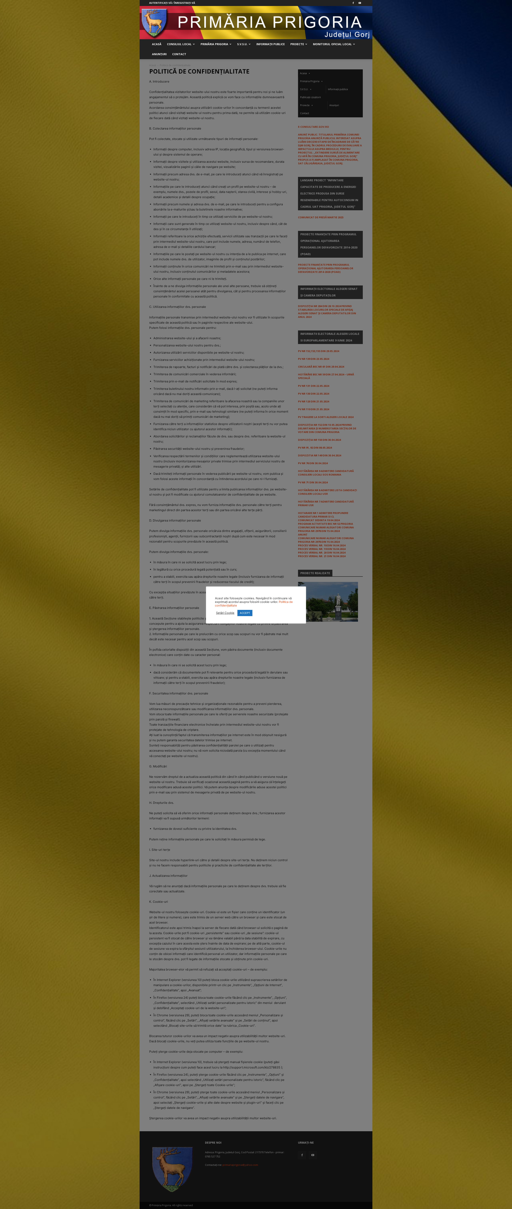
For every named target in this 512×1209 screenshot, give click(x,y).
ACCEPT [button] (245, 612)
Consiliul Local (179, 44)
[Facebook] (353, 3)
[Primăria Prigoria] (256, 22)
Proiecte (297, 44)
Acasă (156, 44)
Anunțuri (159, 54)
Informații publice (270, 44)
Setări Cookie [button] (225, 613)
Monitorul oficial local (332, 44)
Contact (179, 54)
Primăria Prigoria (214, 44)
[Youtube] (360, 3)
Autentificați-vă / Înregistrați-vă (172, 3)
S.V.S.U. (242, 44)
